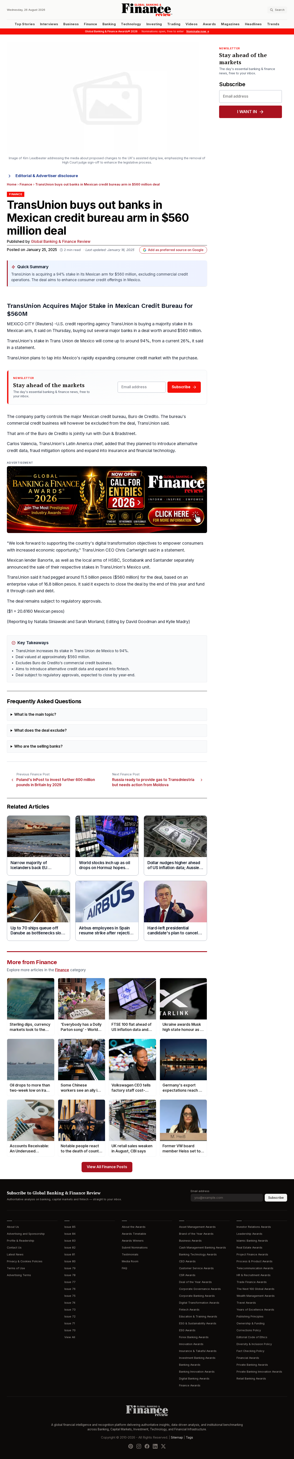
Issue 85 (70, 1226)
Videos (192, 24)
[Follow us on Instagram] (138, 1446)
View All (69, 1337)
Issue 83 (70, 1240)
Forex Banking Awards (194, 1337)
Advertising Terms (19, 1275)
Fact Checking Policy (250, 1351)
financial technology (155, 450)
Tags (189, 1437)
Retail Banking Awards (251, 1378)
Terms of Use (16, 1268)
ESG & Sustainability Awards (197, 1323)
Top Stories (25, 24)
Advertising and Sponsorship (26, 1233)
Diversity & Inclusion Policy (254, 1344)
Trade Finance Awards (252, 1282)
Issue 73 (70, 1309)
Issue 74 (69, 1302)
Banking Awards (189, 1364)
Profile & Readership (20, 1240)
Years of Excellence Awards (255, 1309)
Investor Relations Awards (254, 1226)
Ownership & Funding (251, 1323)
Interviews (49, 24)
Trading (173, 24)
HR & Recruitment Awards (254, 1275)
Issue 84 (70, 1233)
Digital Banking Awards (194, 1378)
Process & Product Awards (254, 1261)
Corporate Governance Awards (200, 1289)
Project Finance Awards (252, 1254)
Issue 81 (69, 1254)
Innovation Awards (191, 1344)
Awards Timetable (134, 1233)
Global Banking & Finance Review (60, 242)
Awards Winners (133, 1240)
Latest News (15, 1254)
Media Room (130, 1261)
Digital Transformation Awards (199, 1302)
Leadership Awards (249, 1233)
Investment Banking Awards (197, 1357)
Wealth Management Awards (256, 1295)
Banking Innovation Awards (197, 1371)
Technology (131, 24)
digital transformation (115, 543)
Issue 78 (70, 1275)
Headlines (253, 24)
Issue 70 (70, 1330)
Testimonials (130, 1254)
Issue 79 (70, 1268)
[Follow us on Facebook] (147, 1446)
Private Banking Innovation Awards (259, 1371)
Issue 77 (70, 1282)
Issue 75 (70, 1295)
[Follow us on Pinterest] (130, 1446)
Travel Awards (246, 1302)
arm (28, 330)
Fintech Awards (189, 1309)
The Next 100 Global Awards (255, 1289)
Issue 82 (70, 1247)
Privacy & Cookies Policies (24, 1261)
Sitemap (177, 1437)
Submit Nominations (135, 1247)
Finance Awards (189, 1385)
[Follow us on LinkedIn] (155, 1446)
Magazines (230, 24)
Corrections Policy (249, 1330)
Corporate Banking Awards (197, 1295)
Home (12, 184)
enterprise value (22, 584)
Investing (154, 24)
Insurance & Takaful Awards (198, 1351)
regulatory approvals (81, 601)
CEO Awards (187, 1261)
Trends (273, 24)
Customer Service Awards (196, 1268)
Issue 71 (69, 1323)
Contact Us (14, 1247)
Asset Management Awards (197, 1226)
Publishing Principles (250, 1316)
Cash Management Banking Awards (202, 1247)
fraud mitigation (45, 450)
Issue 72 (70, 1316)
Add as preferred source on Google (175, 250)
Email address (200, 1191)
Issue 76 (70, 1289)
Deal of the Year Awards (195, 1282)
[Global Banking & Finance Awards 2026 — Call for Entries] (107, 499)
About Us (13, 1226)
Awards (209, 24)
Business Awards (190, 1240)
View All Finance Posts (107, 1167)
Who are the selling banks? (38, 746)
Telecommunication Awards (255, 1268)
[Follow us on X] (163, 1446)
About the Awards (133, 1226)
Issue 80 (70, 1261)
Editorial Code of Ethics (252, 1337)
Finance (90, 24)
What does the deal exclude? (40, 730)
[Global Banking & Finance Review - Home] (146, 9)
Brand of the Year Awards (196, 1233)
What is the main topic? (35, 714)
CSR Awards (187, 1275)
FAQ (124, 1268)
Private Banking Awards (252, 1364)
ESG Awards (187, 1330)
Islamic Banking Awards (252, 1240)
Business (71, 24)
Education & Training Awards (198, 1316)
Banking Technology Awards (198, 1254)
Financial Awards (248, 1357)
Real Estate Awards (249, 1247)
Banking (109, 24)
